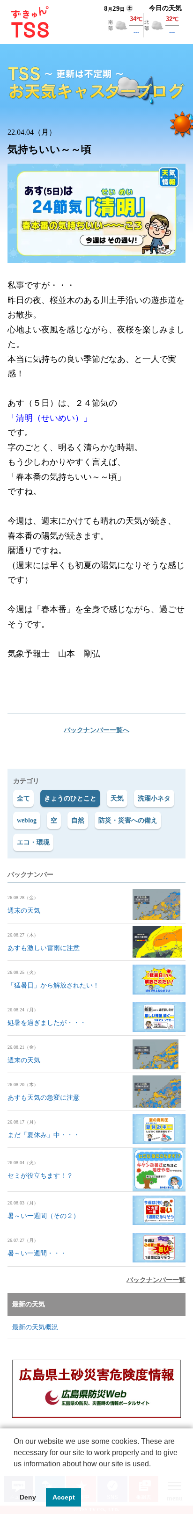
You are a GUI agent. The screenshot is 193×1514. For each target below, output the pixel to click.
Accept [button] (63, 1497)
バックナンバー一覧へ (96, 730)
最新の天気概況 (35, 1327)
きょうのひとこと (70, 798)
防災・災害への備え (127, 820)
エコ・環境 (33, 842)
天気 (117, 798)
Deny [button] (28, 1497)
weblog (27, 820)
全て (23, 798)
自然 (77, 820)
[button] (15, 1475)
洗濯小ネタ (154, 798)
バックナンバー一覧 (156, 1279)
